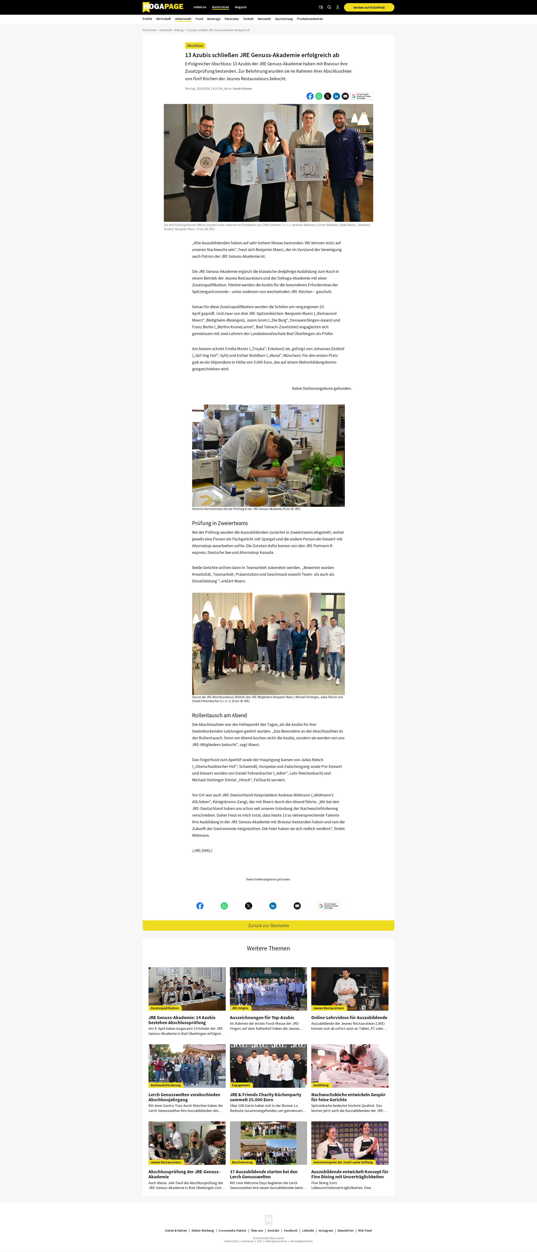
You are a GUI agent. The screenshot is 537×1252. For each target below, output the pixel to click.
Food (199, 19)
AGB (259, 1241)
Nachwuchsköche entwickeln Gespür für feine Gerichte (348, 1097)
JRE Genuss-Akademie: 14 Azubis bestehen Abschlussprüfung (182, 1019)
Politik (147, 19)
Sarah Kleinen (242, 89)
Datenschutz (231, 1241)
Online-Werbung (203, 1230)
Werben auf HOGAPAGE (369, 7)
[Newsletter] (321, 7)
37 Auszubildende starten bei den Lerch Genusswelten (264, 1174)
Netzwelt (264, 19)
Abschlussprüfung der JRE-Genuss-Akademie (184, 1174)
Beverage (213, 19)
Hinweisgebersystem (301, 1241)
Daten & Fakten (176, 1230)
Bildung (179, 30)
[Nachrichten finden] (329, 7)
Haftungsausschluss (276, 1241)
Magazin (241, 7)
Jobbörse (199, 7)
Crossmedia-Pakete (232, 1230)
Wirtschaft (163, 19)
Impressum (248, 1241)
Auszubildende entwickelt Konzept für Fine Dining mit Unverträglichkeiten (349, 1174)
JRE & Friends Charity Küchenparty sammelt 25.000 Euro (265, 1097)
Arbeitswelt (183, 19)
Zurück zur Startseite (268, 925)
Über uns (257, 1230)
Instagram (326, 1230)
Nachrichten (220, 7)
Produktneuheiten (310, 19)
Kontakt (273, 1230)
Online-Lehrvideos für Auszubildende (349, 1017)
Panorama (232, 19)
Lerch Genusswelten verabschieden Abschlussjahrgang (184, 1097)
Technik (248, 19)
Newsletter (346, 1230)
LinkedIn (308, 1230)
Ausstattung (284, 19)
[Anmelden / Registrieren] (338, 7)
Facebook (290, 1230)
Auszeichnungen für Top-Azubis (262, 1017)
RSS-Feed (365, 1230)
